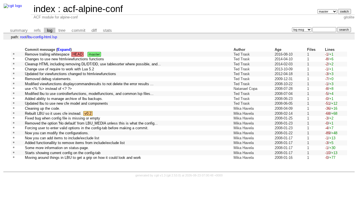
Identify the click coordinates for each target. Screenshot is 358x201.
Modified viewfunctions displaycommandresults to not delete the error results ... (89, 84)
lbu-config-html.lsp (42, 37)
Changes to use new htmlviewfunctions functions (64, 59)
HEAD (77, 54)
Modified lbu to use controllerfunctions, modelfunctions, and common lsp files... (89, 94)
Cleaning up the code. (42, 108)
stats (107, 30)
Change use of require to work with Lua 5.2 (59, 69)
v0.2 (87, 113)
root (23, 37)
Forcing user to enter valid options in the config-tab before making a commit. (87, 128)
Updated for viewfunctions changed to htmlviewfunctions (70, 74)
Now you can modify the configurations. (57, 133)
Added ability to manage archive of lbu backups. (64, 99)
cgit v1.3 (160, 175)
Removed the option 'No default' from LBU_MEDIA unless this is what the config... (91, 123)
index (44, 9)
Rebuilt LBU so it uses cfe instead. (53, 113)
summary (19, 30)
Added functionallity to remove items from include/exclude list (75, 143)
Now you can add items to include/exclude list (62, 138)
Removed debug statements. (48, 79)
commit (78, 30)
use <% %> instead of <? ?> (48, 89)
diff (94, 30)
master (94, 54)
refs (37, 30)
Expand (63, 49)
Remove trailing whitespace (47, 54)
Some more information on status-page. (57, 148)
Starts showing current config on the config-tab (62, 153)
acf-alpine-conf (93, 9)
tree (61, 30)
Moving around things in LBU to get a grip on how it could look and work (83, 157)
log (49, 30)
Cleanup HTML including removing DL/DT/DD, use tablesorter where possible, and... (93, 64)
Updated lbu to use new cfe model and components (66, 103)
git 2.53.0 (174, 175)
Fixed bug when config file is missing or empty (62, 118)
